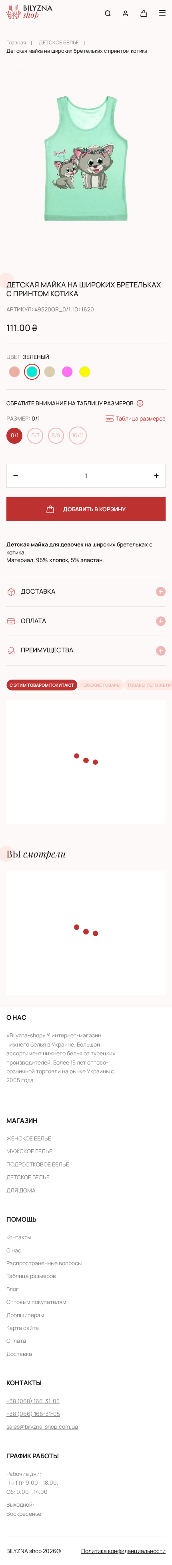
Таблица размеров (141, 418)
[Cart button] (143, 13)
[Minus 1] (156, 475)
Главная (16, 42)
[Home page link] (29, 13)
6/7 (35, 435)
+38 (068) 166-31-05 (33, 1401)
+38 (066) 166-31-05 (33, 1413)
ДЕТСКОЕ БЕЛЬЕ (59, 42)
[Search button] (108, 13)
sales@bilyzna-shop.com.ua (42, 1426)
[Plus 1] (15, 475)
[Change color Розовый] (67, 372)
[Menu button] (162, 12)
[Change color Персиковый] (14, 372)
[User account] (125, 13)
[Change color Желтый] (85, 372)
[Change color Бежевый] (50, 372)
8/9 (56, 435)
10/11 (78, 435)
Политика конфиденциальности (123, 1551)
